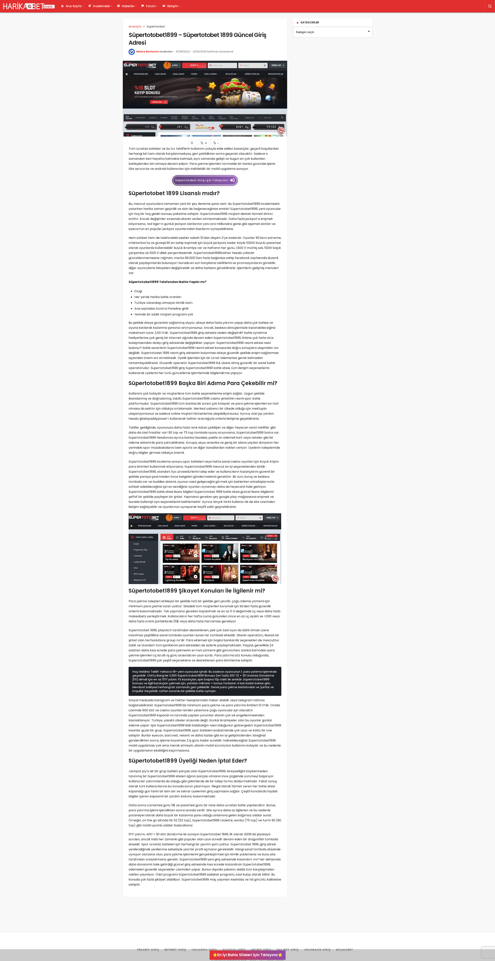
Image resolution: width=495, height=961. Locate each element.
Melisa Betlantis (147, 51)
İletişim (172, 6)
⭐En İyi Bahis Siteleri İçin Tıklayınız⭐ (247, 955)
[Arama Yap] (490, 6)
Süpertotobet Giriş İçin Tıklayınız (201, 180)
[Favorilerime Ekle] (192, 142)
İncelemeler (101, 6)
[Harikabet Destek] (29, 6)
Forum (151, 6)
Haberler (128, 6)
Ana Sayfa (73, 6)
